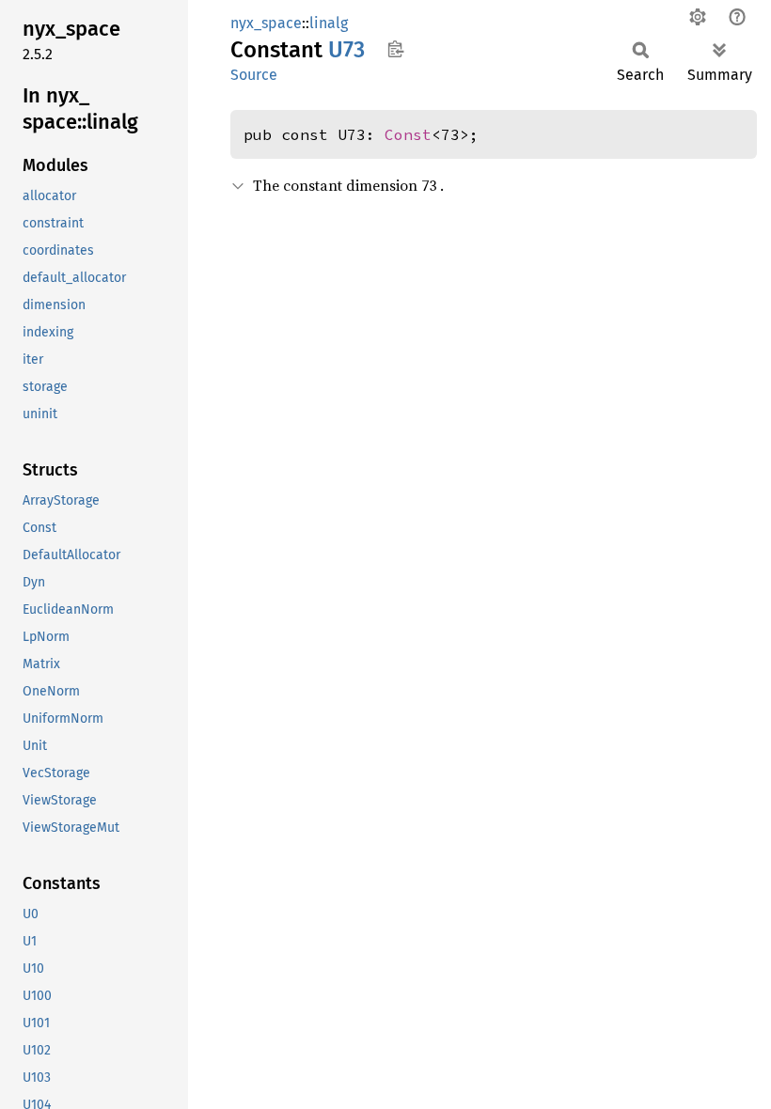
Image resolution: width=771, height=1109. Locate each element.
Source (253, 75)
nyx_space (266, 23)
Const (408, 134)
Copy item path (395, 49)
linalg (328, 23)
